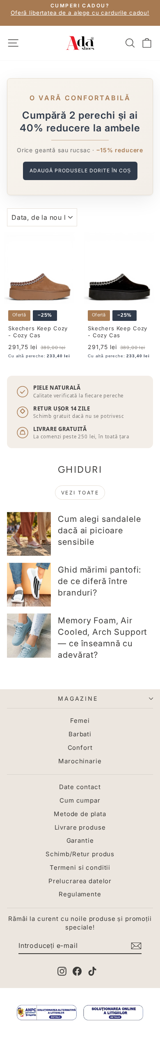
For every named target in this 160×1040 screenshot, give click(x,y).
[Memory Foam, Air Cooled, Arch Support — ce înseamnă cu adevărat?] (29, 635)
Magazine (78, 698)
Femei (79, 720)
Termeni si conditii (80, 867)
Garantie (80, 840)
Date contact (80, 787)
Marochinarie (79, 761)
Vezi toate (80, 493)
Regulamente (80, 894)
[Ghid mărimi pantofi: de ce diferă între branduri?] (29, 585)
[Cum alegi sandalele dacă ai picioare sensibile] (29, 534)
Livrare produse (80, 827)
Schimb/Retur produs (80, 854)
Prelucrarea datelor (80, 881)
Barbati (80, 734)
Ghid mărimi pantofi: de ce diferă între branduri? (99, 581)
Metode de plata (80, 814)
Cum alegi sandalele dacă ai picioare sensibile (99, 530)
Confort (80, 747)
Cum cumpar (80, 800)
